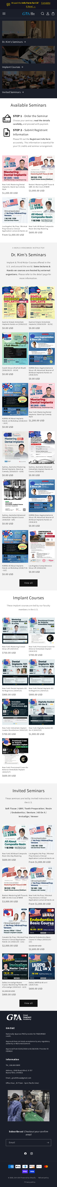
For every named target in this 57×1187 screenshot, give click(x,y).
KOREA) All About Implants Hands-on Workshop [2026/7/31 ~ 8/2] (14, 568)
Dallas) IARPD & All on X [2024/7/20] (38, 983)
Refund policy (43, 1178)
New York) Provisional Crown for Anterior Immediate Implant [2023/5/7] (15, 769)
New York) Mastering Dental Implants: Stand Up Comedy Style (13, 186)
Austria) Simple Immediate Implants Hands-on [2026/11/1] (14, 323)
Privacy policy (29, 1182)
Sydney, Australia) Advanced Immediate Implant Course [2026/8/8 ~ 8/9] (13, 517)
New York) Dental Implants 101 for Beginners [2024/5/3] (14, 689)
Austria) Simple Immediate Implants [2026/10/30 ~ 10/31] (41, 323)
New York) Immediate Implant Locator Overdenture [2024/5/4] (15, 729)
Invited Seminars (11, 92)
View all (28, 582)
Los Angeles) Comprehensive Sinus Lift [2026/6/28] (40, 567)
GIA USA (17, 1177)
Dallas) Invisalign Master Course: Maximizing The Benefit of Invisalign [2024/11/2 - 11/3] (14, 984)
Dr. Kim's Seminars (12, 41)
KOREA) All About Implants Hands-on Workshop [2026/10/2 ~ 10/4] (14, 420)
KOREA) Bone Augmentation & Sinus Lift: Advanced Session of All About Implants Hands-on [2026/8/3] (41, 518)
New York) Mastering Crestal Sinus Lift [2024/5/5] (13, 647)
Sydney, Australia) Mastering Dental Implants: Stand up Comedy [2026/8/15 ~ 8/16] (13, 469)
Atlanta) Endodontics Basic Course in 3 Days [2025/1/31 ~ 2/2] (40, 939)
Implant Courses (11, 67)
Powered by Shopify (28, 1177)
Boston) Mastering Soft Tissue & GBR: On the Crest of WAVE (41, 185)
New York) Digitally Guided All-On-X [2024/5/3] (41, 729)
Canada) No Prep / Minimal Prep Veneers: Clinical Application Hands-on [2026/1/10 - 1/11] (15, 939)
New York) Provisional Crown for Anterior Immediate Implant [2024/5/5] (42, 648)
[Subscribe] (48, 1142)
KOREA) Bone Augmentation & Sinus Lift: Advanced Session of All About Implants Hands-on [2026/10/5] (41, 371)
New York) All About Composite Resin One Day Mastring (41, 227)
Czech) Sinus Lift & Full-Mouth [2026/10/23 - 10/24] (14, 369)
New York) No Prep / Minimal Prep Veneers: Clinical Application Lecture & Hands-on (41, 897)
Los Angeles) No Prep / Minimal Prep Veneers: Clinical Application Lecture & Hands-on (15, 228)
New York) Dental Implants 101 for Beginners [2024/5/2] (41, 689)
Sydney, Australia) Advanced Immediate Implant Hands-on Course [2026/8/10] (41, 469)
